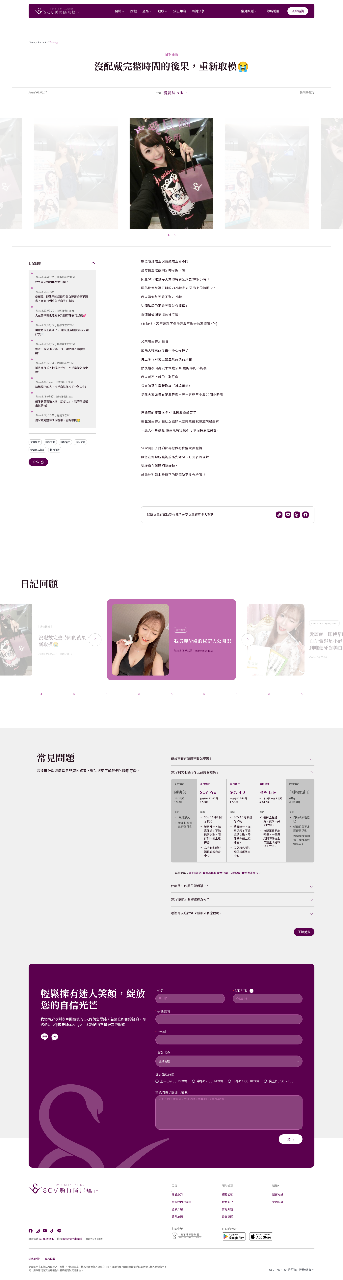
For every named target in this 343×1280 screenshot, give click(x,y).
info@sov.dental (72, 1238)
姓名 (160, 990)
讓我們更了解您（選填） (172, 1092)
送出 (290, 1139)
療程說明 (227, 1194)
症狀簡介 (227, 1202)
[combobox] (229, 1059)
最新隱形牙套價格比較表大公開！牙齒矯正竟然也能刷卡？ (225, 873)
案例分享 (198, 11)
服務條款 (50, 1259)
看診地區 (163, 1052)
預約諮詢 (297, 11)
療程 (133, 11)
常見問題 (247, 11)
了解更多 (304, 932)
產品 (145, 11)
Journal (42, 42)
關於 (118, 11)
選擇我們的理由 (181, 1202)
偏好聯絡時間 (164, 1074)
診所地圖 (273, 11)
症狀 (161, 11)
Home (32, 42)
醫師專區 (227, 1216)
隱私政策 (34, 1259)
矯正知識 (179, 11)
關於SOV (177, 1194)
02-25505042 (47, 1238)
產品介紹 (177, 1209)
